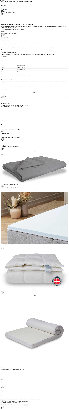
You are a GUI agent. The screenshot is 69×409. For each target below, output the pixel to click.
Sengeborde (2, 391)
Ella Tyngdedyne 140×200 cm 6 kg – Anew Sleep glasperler (9, 184)
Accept (7, 400)
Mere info (2, 400)
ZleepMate (2, 147)
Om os (1, 395)
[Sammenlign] (29, 405)
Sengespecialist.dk (4, 9)
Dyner (1, 382)
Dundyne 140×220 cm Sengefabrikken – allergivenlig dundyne (10, 146)
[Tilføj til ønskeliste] (31, 405)
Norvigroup (2, 138)
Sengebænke (2, 390)
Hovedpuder (2, 383)
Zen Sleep (2, 185)
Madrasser (2, 379)
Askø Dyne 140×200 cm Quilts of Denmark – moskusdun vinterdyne (10, 137)
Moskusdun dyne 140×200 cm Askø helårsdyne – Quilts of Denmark (10, 290)
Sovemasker (2, 387)
